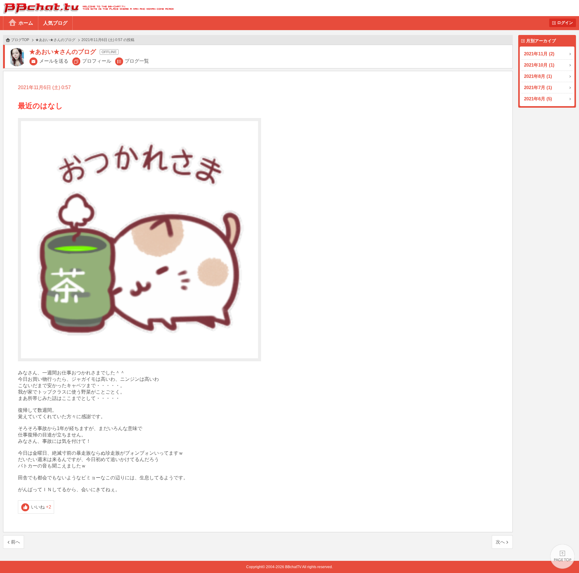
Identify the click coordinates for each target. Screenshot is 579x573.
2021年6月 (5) (538, 98)
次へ (500, 541)
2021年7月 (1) (538, 87)
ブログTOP (20, 40)
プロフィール (96, 61)
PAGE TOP (562, 556)
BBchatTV (87, 8)
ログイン (565, 22)
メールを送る (53, 61)
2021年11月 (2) (539, 53)
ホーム (26, 23)
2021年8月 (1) (538, 76)
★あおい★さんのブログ (55, 40)
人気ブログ (55, 23)
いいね (41, 506)
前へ (15, 541)
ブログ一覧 (137, 61)
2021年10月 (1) (539, 65)
